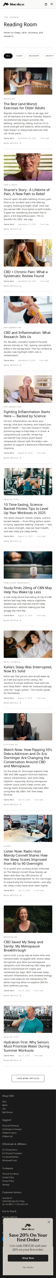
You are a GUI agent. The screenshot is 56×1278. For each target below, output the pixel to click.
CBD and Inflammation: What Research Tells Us (27, 334)
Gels (4, 1101)
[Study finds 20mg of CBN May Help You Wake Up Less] (28, 565)
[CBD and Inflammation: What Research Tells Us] (28, 309)
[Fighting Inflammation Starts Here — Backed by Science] (28, 389)
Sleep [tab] (19, 56)
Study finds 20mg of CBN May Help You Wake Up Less (28, 589)
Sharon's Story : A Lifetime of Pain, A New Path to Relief (27, 191)
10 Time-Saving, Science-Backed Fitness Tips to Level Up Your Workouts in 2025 (26, 508)
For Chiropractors (9, 1150)
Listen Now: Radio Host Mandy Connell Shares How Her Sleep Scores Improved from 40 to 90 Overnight (25, 857)
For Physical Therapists (12, 1153)
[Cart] (45, 4)
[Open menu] (51, 4)
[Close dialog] (49, 1222)
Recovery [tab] (34, 56)
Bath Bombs (7, 1112)
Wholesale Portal (9, 1160)
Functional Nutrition (10, 1157)
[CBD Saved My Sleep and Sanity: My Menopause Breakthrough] (28, 919)
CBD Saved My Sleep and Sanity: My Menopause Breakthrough (23, 946)
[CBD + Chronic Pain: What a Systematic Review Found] (28, 253)
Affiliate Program (9, 1133)
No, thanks (28, 1267)
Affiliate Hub (7, 1136)
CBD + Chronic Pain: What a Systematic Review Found (26, 273)
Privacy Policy (8, 1181)
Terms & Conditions (10, 1174)
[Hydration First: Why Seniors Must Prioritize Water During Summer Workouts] (28, 1019)
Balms (4, 1105)
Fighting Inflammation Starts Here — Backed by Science (27, 413)
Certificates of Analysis (12, 1129)
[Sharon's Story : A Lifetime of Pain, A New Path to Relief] (28, 167)
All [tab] (8, 56)
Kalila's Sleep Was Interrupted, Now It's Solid (28, 669)
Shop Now (28, 1258)
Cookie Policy (8, 1177)
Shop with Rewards (10, 1126)
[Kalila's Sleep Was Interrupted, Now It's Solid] (28, 644)
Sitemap (5, 1185)
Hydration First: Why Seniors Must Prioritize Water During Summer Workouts (26, 1046)
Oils (4, 1109)
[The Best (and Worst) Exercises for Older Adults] (28, 81)
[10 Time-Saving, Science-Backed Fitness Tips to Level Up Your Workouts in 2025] (28, 481)
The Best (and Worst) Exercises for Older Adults (24, 105)
